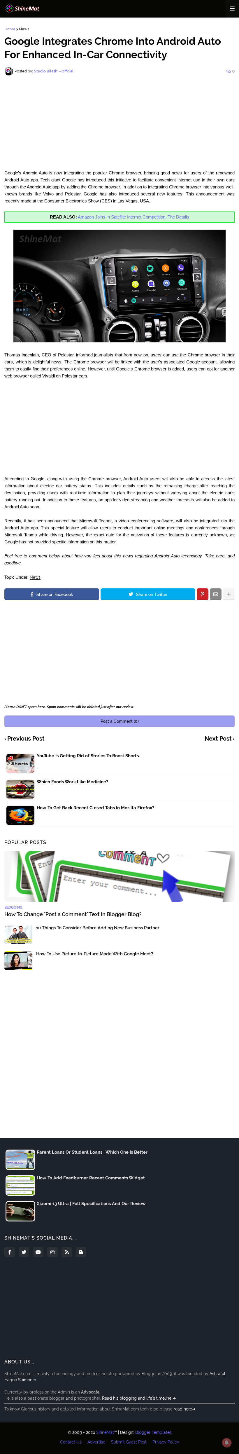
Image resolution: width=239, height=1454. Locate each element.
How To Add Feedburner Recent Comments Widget (91, 1178)
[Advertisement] (119, 123)
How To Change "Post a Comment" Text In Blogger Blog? (73, 914)
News (24, 29)
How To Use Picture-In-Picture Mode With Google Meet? (94, 953)
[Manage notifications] (226, 1442)
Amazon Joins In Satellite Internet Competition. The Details (133, 216)
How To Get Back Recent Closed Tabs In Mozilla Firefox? (95, 807)
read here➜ (185, 1409)
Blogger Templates (153, 1432)
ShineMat (105, 1432)
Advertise (96, 1442)
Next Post (218, 739)
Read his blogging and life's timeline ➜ (139, 1398)
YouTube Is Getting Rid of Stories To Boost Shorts (88, 755)
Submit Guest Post (129, 1442)
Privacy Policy (165, 1442)
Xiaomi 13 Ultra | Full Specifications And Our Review (91, 1203)
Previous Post (26, 739)
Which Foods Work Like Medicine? (72, 781)
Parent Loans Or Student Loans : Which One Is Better (92, 1152)
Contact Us (71, 1442)
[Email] (216, 594)
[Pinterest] (202, 594)
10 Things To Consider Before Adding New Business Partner (97, 927)
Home (9, 29)
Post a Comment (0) (120, 721)
